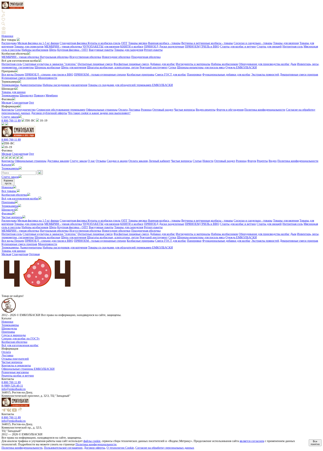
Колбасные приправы (140, 74)
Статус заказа (10, 116)
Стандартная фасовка (74, 43)
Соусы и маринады (13, 335)
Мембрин (52, 95)
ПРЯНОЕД (151, 46)
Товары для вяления (286, 43)
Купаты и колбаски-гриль (104, 43)
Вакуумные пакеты (101, 49)
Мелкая (6, 102)
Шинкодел (26, 95)
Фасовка (6, 213)
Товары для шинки (13, 92)
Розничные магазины (15, 372)
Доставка (134, 109)
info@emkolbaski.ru (13, 389)
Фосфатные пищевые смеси (131, 64)
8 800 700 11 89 (11, 120)
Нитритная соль (292, 46)
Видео (273, 160)
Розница (146, 109)
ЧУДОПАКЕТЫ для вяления (101, 46)
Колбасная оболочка (14, 194)
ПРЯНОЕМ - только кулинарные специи (100, 74)
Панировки (194, 74)
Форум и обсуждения (230, 109)
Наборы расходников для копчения (65, 85)
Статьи (197, 160)
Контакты (7, 109)
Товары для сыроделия (128, 49)
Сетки (172, 67)
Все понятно (315, 443)
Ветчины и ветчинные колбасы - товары (207, 43)
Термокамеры (10, 85)
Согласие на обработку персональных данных (164, 447)
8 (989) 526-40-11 (12, 385)
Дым (293, 64)
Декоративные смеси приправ (299, 74)
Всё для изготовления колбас (20, 198)
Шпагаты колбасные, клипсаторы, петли (113, 67)
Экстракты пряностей (265, 74)
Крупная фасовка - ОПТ (72, 49)
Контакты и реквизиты (16, 365)
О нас (91, 160)
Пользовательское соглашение (63, 447)
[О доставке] (6, 157)
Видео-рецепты (206, 109)
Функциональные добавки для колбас (226, 74)
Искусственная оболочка (85, 57)
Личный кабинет (159, 160)
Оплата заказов (138, 160)
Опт (31, 102)
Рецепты (262, 160)
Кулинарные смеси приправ (19, 77)
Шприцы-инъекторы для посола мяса (201, 67)
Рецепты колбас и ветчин (17, 375)
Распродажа (9, 43)
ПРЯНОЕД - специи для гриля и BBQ (49, 74)
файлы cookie (91, 441)
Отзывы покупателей (15, 358)
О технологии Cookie (120, 447)
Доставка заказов (58, 160)
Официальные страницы (102, 109)
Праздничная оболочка (146, 57)
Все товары (9, 191)
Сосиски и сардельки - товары (253, 43)
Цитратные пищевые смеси (95, 64)
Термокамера (9, 206)
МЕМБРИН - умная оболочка (63, 46)
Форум (251, 160)
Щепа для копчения (73, 67)
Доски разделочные (171, 46)
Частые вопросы (184, 109)
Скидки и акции (117, 160)
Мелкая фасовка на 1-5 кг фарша (38, 43)
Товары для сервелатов (29, 46)
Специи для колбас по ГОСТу (20, 338)
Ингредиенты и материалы (193, 64)
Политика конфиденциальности (264, 109)
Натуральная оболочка (54, 57)
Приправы (8, 202)
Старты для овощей (269, 46)
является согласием (252, 441)
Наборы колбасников (34, 49)
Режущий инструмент (154, 67)
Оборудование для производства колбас (264, 64)
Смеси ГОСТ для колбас (170, 74)
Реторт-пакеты (153, 49)
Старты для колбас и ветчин (238, 46)
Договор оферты (94, 447)
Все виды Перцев (12, 74)
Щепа (52, 49)
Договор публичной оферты (49, 113)
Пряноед (39, 95)
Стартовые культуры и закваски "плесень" (50, 64)
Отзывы (101, 160)
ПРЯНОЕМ (192, 46)
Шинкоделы (9, 328)
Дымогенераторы (31, 85)
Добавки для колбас (162, 64)
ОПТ (124, 43)
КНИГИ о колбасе (131, 46)
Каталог (6, 164)
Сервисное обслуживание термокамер (60, 109)
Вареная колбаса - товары (164, 43)
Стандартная (20, 102)
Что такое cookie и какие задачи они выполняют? (99, 113)
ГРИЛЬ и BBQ (209, 46)
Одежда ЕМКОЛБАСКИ (241, 67)
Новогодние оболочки (116, 57)
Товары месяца (137, 43)
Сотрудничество (25, 109)
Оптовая (34, 254)
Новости (207, 160)
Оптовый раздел (162, 109)
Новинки (7, 36)
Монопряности (47, 77)
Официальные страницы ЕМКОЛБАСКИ (28, 368)
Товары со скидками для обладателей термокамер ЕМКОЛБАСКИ (130, 85)
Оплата (123, 109)
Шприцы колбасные (47, 67)
